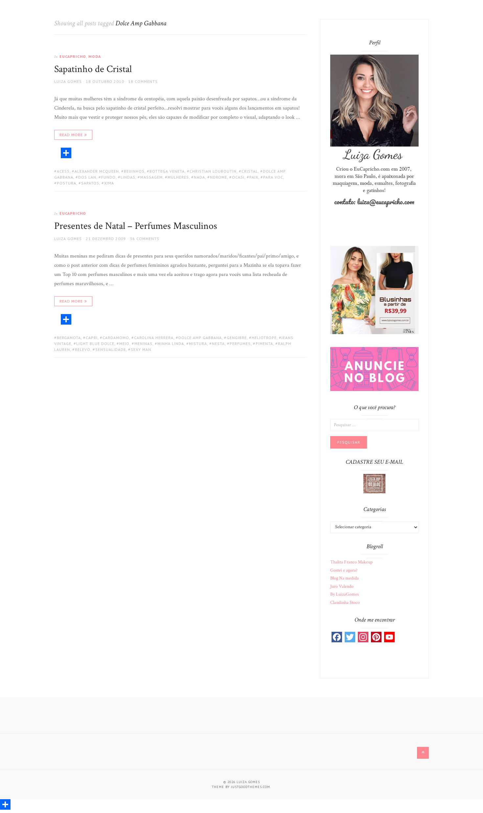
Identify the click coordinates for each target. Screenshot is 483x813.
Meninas (143, 343)
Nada (199, 177)
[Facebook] (336, 637)
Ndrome (218, 177)
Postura (66, 183)
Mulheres (178, 177)
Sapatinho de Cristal (93, 69)
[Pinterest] (376, 637)
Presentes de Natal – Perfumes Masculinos (135, 226)
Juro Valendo (342, 586)
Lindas (128, 177)
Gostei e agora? (343, 570)
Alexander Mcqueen (97, 171)
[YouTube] (389, 637)
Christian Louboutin (213, 171)
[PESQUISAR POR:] (374, 425)
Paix (253, 177)
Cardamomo (116, 337)
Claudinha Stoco (345, 602)
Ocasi (238, 177)
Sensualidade (110, 349)
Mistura (198, 343)
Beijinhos (134, 171)
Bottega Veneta (167, 171)
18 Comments (143, 81)
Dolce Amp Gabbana (200, 337)
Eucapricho (72, 56)
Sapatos (90, 183)
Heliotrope (264, 337)
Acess (63, 171)
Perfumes (240, 343)
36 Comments (144, 238)
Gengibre (237, 337)
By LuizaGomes (344, 594)
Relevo (82, 349)
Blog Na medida (344, 578)
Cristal (250, 171)
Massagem (151, 177)
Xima (109, 183)
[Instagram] (363, 637)
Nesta (218, 343)
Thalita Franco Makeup (351, 562)
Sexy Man (141, 349)
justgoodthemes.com (250, 787)
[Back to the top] (423, 753)
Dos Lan (87, 177)
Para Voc (273, 177)
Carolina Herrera (153, 337)
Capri (92, 337)
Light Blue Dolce (95, 343)
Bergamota (69, 337)
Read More (71, 134)
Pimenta (264, 343)
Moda (94, 56)
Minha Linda (170, 343)
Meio (124, 343)
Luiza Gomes (68, 81)
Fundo (108, 177)
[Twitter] (349, 637)
